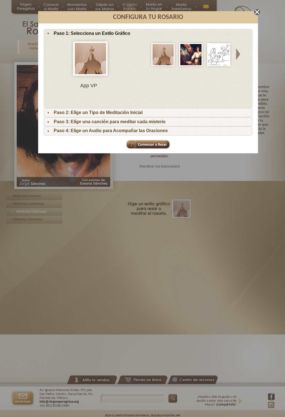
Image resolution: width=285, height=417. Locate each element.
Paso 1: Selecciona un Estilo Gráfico (92, 33)
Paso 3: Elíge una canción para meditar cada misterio (110, 121)
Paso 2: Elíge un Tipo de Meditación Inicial (98, 112)
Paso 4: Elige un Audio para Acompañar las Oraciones (111, 130)
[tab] (148, 33)
